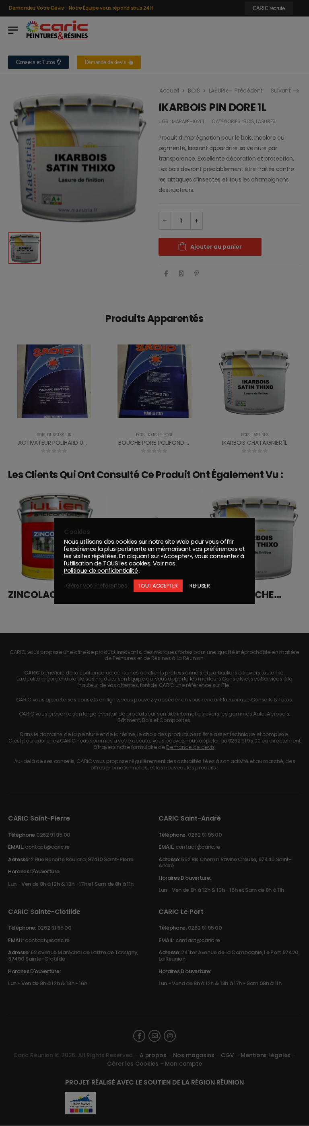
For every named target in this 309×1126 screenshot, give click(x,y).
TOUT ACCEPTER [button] (158, 586)
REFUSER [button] (200, 586)
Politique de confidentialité (101, 570)
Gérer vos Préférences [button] (97, 585)
